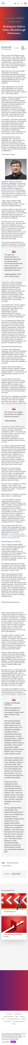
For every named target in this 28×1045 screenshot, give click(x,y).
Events (3, 1018)
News (16, 1016)
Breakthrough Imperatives (14, 18)
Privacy (14, 1023)
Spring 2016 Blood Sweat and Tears (23, 48)
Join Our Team (7, 1021)
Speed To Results (7, 865)
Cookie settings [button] (5, 1041)
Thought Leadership (8, 1016)
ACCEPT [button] (13, 1041)
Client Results (17, 1013)
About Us (22, 1016)
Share (17, 48)
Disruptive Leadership (12, 862)
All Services (9, 1013)
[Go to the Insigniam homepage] (3, 3)
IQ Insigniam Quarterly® (13, 1018)
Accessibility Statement (18, 1021)
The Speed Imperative (10, 911)
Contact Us (23, 1018)
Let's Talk (14, 1004)
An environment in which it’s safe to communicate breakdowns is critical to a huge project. (13, 536)
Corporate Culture (14, 21)
